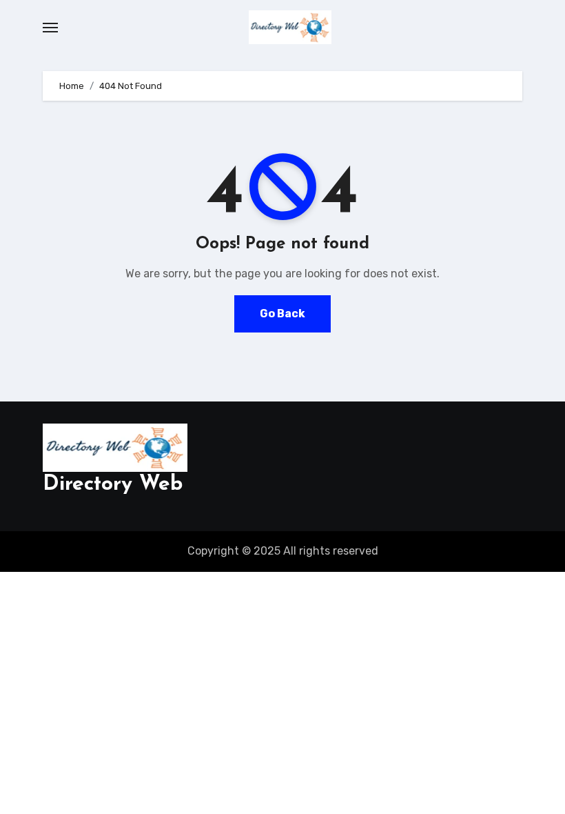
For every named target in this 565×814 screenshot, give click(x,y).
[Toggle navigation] (50, 27)
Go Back (282, 313)
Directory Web (113, 484)
